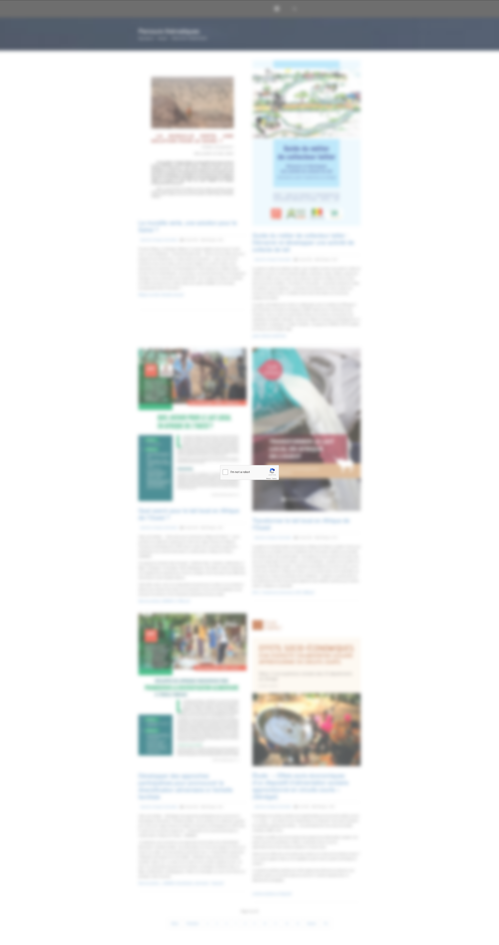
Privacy (268, 478)
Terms (274, 478)
